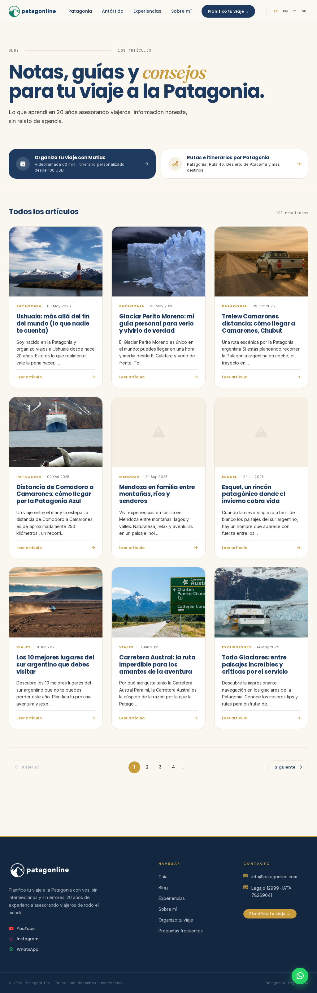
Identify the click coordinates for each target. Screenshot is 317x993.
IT (294, 11)
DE (304, 11)
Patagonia (80, 11)
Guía (162, 876)
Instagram (27, 939)
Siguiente (285, 767)
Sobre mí (181, 11)
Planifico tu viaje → (228, 11)
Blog (163, 887)
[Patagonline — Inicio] (32, 11)
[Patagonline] (74, 870)
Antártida (113, 11)
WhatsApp (27, 949)
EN (285, 11)
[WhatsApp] (300, 976)
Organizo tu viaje (175, 920)
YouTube (26, 928)
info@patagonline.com (274, 876)
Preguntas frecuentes (180, 930)
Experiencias (147, 11)
